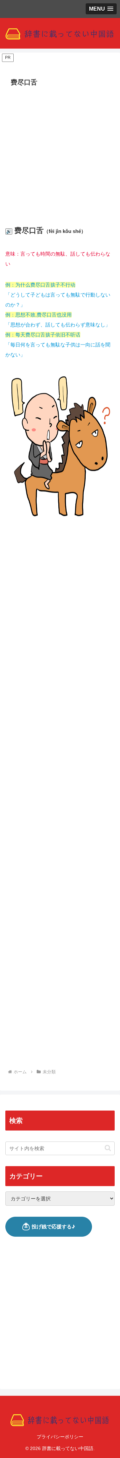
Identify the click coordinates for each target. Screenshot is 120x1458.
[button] (108, 1148)
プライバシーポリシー (60, 1436)
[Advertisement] (60, 152)
